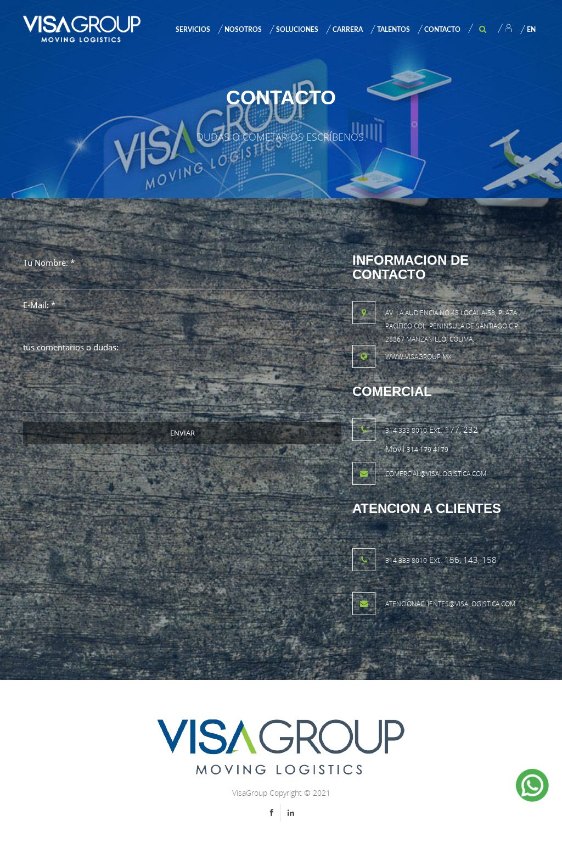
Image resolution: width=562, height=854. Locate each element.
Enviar (182, 433)
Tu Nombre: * (49, 262)
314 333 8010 (406, 430)
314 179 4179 (427, 449)
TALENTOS (393, 29)
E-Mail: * (39, 304)
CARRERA (348, 29)
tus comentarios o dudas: (71, 347)
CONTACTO (442, 29)
